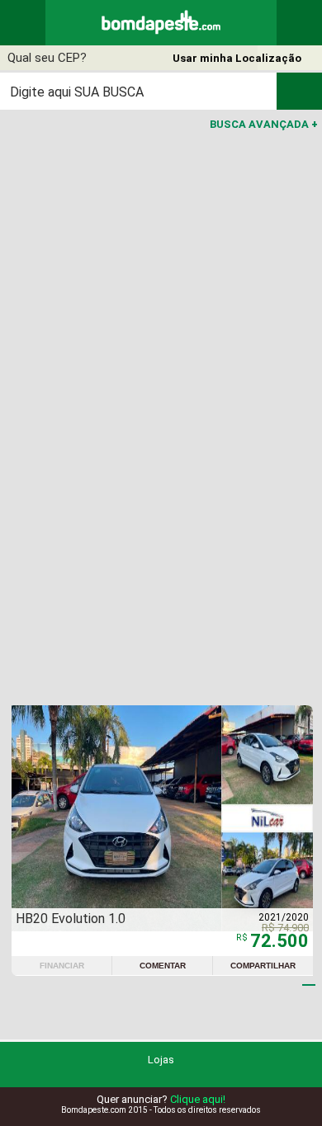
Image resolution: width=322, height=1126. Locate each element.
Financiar (62, 965)
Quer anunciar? (161, 1099)
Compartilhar (263, 965)
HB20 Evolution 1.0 (70, 918)
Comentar (163, 965)
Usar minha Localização (237, 58)
